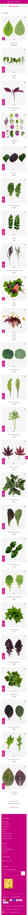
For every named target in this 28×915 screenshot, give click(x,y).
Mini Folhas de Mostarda (14, 532)
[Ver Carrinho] (25, 6)
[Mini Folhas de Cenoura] (14, 419)
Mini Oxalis (14, 337)
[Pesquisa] (22, 6)
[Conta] (5, 6)
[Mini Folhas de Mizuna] (14, 744)
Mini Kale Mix (14, 140)
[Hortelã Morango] (14, 614)
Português (5, 897)
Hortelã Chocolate (14, 499)
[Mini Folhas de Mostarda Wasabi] (14, 582)
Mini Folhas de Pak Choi (14, 727)
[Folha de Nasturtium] (14, 354)
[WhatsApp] (10, 860)
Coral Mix (14, 75)
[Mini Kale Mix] (14, 125)
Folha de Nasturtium (14, 369)
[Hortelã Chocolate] (14, 484)
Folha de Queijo (14, 792)
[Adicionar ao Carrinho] (3, 68)
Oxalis (14, 303)
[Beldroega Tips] (14, 679)
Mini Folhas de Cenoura (14, 434)
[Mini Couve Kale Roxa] (14, 647)
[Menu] (2, 6)
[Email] (6, 860)
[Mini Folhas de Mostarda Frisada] (14, 255)
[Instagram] (3, 860)
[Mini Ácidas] (14, 158)
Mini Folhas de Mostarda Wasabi (14, 597)
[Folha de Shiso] (14, 28)
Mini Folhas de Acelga (14, 402)
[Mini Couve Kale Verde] (14, 190)
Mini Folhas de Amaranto (14, 108)
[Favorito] (25, 17)
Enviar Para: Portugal (15, 897)
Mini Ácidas (14, 173)
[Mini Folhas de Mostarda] (14, 517)
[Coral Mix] (14, 60)
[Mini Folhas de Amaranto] (14, 93)
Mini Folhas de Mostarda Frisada (14, 270)
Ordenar (6, 13)
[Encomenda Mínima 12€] (14, 2)
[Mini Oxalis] (14, 320)
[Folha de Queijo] (14, 777)
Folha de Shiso (14, 43)
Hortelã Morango (14, 629)
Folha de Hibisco (14, 467)
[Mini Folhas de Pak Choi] (14, 712)
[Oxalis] (14, 288)
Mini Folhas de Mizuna (14, 759)
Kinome (14, 238)
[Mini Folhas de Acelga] (14, 387)
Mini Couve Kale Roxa (14, 662)
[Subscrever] (23, 873)
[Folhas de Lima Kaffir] (14, 549)
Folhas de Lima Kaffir (14, 564)
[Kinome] (14, 223)
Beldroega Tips (14, 694)
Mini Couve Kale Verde (14, 205)
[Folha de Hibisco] (14, 452)
